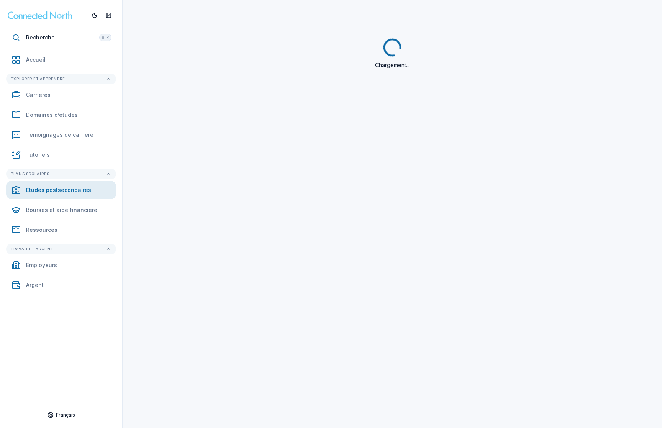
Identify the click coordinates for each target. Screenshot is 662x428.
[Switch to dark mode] (94, 15)
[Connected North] (46, 15)
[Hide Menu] (108, 15)
